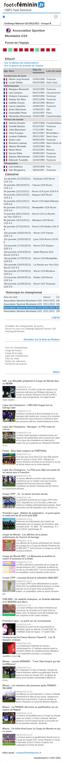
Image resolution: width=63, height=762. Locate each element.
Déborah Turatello (18, 160)
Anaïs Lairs (15, 139)
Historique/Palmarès (15, 331)
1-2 (10, 188)
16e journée (10, 271)
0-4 (56, 191)
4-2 (17, 267)
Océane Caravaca (18, 96)
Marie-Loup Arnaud (19, 79)
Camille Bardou (17, 126)
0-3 (19, 216)
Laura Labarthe (17, 106)
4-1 (10, 197)
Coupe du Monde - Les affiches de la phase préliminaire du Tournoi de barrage (25, 536)
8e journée (9, 220)
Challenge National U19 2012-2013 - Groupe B (27, 23)
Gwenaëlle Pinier (18, 113)
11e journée (10, 239)
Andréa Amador (17, 123)
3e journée (9, 191)
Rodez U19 (50, 226)
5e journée (9, 201)
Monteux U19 (39, 220)
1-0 (10, 181)
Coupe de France (13, 350)
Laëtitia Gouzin (17, 103)
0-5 (10, 261)
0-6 (10, 204)
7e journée (9, 213)
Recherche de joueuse (16, 364)
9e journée (9, 226)
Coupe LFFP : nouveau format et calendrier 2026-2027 (30, 578)
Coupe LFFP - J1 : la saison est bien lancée (25, 494)
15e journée (10, 264)
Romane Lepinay (18, 143)
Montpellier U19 (40, 207)
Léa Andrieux (16, 166)
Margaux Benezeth (19, 89)
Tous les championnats (16, 347)
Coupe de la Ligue (14, 353)
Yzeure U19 (38, 185)
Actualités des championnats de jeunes (24, 326)
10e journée (10, 232)
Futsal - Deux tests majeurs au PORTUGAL (25, 451)
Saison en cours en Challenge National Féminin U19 (30, 328)
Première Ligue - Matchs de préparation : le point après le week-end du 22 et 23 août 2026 (31, 514)
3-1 (10, 248)
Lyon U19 (49, 191)
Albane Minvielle (17, 146)
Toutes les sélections (15, 361)
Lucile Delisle (16, 82)
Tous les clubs (12, 358)
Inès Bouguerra (17, 170)
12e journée (10, 245)
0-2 (10, 274)
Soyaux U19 (38, 194)
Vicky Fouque (16, 133)
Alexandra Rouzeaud (20, 116)
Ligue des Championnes (16, 356)
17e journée (10, 277)
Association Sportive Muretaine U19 (23, 300)
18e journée (10, 283)
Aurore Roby (15, 153)
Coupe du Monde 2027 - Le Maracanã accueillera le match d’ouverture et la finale (29, 557)
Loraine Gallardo (18, 136)
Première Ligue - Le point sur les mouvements (27, 621)
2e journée (9, 185)
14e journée (10, 258)
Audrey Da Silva (17, 99)
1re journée (10, 178)
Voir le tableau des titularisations (21, 63)
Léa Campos (15, 92)
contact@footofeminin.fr (28, 752)
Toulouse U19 (40, 178)
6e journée (9, 207)
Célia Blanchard (17, 129)
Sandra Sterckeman (19, 156)
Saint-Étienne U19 (43, 252)
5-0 (10, 210)
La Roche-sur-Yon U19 (46, 264)
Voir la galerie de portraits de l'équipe (23, 65)
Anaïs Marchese (17, 109)
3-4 (10, 280)
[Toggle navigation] (55, 16)
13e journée (10, 252)
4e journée (9, 194)
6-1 (17, 255)
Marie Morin (15, 150)
